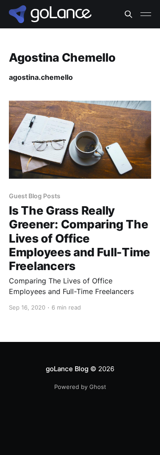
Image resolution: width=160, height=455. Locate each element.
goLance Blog (67, 369)
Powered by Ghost (80, 386)
